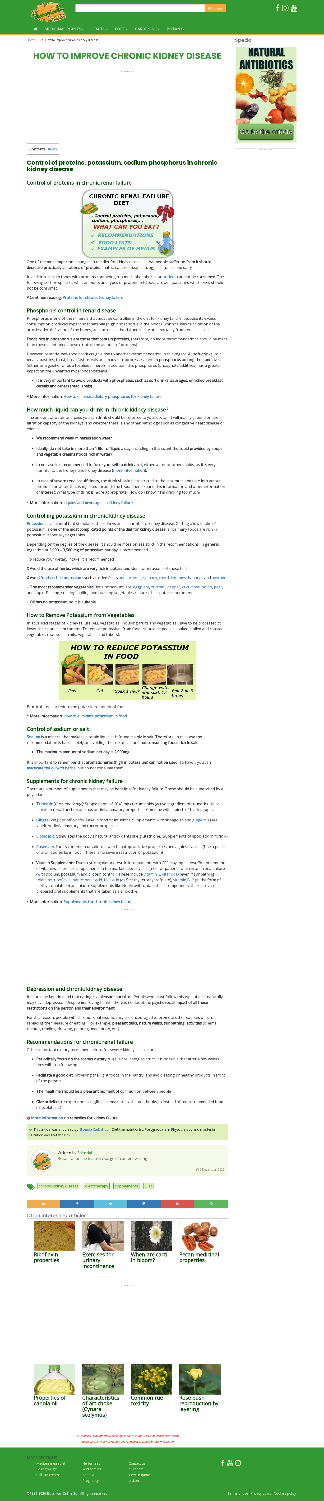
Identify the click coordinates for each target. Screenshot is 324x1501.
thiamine (44, 879)
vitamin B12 (183, 879)
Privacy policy (261, 1493)
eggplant (141, 587)
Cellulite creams (48, 1474)
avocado (219, 577)
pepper (173, 587)
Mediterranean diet (50, 1463)
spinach (150, 577)
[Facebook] (223, 1464)
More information (47, 1117)
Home (31, 40)
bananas (195, 577)
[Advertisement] (127, 106)
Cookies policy (285, 1493)
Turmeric (44, 803)
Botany (174, 29)
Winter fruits (92, 1469)
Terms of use (237, 1493)
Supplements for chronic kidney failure (98, 901)
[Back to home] (35, 29)
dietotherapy (96, 1186)
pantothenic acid (87, 879)
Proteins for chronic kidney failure (93, 297)
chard (164, 577)
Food (120, 29)
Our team (136, 1469)
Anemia (88, 1474)
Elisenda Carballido (94, 1129)
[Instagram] (238, 1464)
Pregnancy (91, 1480)
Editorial (84, 1152)
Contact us (137, 1463)
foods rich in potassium (61, 577)
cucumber (191, 587)
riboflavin (62, 879)
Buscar (217, 8)
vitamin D (170, 874)
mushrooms (130, 577)
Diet (40, 40)
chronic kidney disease (59, 1186)
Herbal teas (91, 1463)
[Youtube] (230, 1464)
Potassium (36, 523)
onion (207, 587)
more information (129, 470)
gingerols (200, 820)
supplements (126, 1186)
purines (169, 276)
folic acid (111, 879)
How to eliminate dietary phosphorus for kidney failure (113, 396)
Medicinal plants (63, 29)
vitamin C (152, 874)
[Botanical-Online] (49, 12)
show (51, 149)
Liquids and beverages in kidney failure (98, 502)
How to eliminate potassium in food (95, 716)
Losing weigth (47, 1469)
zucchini (158, 587)
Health (98, 29)
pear (218, 587)
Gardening (146, 29)
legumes (178, 577)
